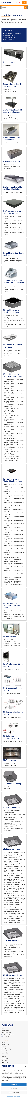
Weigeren (14, 1088)
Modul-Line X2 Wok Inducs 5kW (13, 584)
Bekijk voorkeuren (14, 1092)
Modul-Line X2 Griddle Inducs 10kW (14, 614)
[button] (26, 1067)
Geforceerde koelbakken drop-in (13, 741)
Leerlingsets (7, 65)
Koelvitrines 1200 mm (10, 640)
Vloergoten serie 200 (10, 763)
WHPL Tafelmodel (9, 115)
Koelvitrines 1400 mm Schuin (12, 645)
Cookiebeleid (10, 1096)
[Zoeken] (25, 7)
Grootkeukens (5, 1044)
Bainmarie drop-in (9, 164)
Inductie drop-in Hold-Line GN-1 (13, 227)
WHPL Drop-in (8, 117)
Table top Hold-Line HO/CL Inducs (13, 192)
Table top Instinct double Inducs (13, 260)
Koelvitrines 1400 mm (10, 641)
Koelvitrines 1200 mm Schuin (12, 643)
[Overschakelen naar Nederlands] (16, 2)
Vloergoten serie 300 (10, 765)
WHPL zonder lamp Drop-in (11, 119)
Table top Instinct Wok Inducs (12, 262)
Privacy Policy (17, 1096)
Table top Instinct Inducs (11, 258)
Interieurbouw (5, 1051)
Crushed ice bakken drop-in (12, 693)
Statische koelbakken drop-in (12, 717)
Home (3, 1042)
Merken (3, 1047)
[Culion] (6, 3)
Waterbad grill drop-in (10, 91)
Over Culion (4, 1058)
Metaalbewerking (6, 1049)
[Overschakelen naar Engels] (19, 2)
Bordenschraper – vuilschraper (12, 143)
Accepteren (14, 1084)
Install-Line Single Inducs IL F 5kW (13, 319)
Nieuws (3, 1056)
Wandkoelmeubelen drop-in (11, 669)
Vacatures (4, 1060)
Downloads (4, 1062)
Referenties (4, 1053)
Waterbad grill (8, 89)
